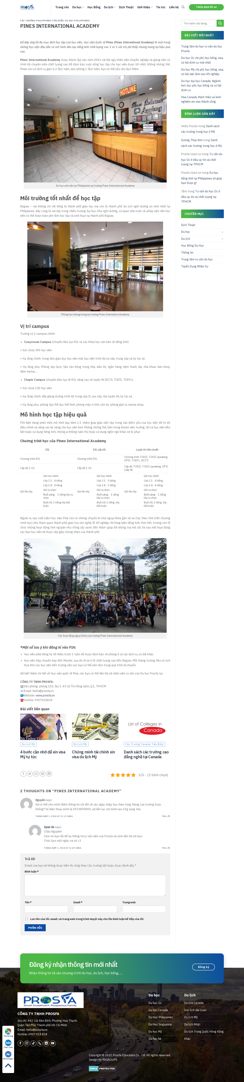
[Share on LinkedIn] (49, 774)
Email (78, 902)
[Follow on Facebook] (20, 1043)
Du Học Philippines (77, 20)
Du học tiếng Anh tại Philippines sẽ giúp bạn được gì (201, 178)
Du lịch (108, 7)
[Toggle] (222, 232)
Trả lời (166, 816)
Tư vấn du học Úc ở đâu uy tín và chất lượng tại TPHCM (201, 159)
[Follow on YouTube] (53, 1043)
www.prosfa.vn (45, 695)
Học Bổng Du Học (192, 245)
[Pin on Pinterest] (43, 774)
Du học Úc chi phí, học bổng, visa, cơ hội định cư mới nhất (202, 60)
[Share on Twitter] (30, 774)
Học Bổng (94, 7)
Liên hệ (174, 7)
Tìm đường (8, 1036)
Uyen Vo (49, 827)
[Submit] (220, 23)
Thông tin (187, 252)
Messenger (8, 1059)
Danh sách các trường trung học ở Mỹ (200, 129)
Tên (28, 902)
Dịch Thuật (126, 7)
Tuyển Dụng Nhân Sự (194, 266)
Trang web (129, 902)
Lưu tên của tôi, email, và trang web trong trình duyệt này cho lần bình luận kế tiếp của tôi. (87, 919)
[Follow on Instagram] (27, 1043)
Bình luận (32, 871)
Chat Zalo (8, 1047)
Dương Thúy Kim (191, 140)
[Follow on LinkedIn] (46, 1043)
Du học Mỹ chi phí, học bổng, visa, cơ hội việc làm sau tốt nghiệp (202, 72)
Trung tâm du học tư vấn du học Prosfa (201, 49)
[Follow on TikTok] (33, 1043)
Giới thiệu (143, 7)
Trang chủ (62, 7)
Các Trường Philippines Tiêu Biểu (42, 20)
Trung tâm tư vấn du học (197, 259)
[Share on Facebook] (23, 774)
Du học (77, 7)
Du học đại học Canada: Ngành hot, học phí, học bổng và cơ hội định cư (201, 85)
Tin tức (161, 7)
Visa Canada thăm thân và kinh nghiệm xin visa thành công (201, 99)
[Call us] (40, 1043)
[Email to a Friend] (36, 774)
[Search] (183, 7)
